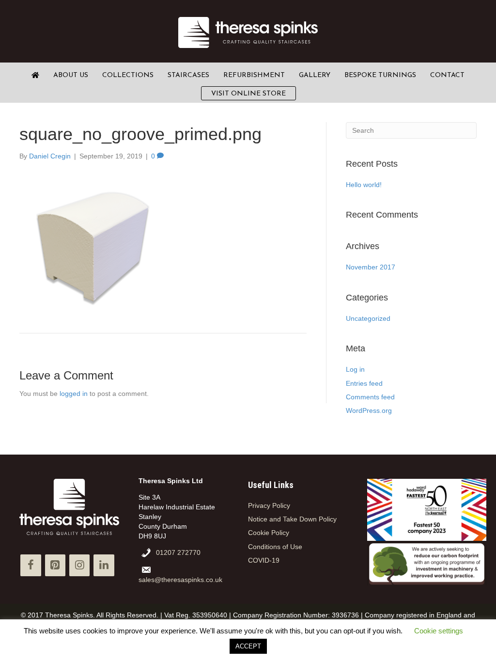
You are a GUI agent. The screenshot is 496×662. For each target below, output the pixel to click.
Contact (447, 75)
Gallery (314, 75)
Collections (128, 75)
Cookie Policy (268, 532)
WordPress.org (369, 410)
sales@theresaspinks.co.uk (180, 579)
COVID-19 (263, 560)
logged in (74, 393)
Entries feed (364, 383)
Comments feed (370, 397)
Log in (355, 369)
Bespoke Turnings (380, 75)
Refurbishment (254, 75)
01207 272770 (178, 552)
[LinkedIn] (103, 565)
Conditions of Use (275, 547)
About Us (70, 75)
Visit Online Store (248, 93)
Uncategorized (368, 318)
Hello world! (364, 185)
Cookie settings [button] (438, 631)
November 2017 (370, 267)
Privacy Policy (269, 505)
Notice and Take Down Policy (292, 519)
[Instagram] (79, 565)
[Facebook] (30, 565)
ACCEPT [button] (248, 646)
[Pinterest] (55, 565)
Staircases (188, 75)
